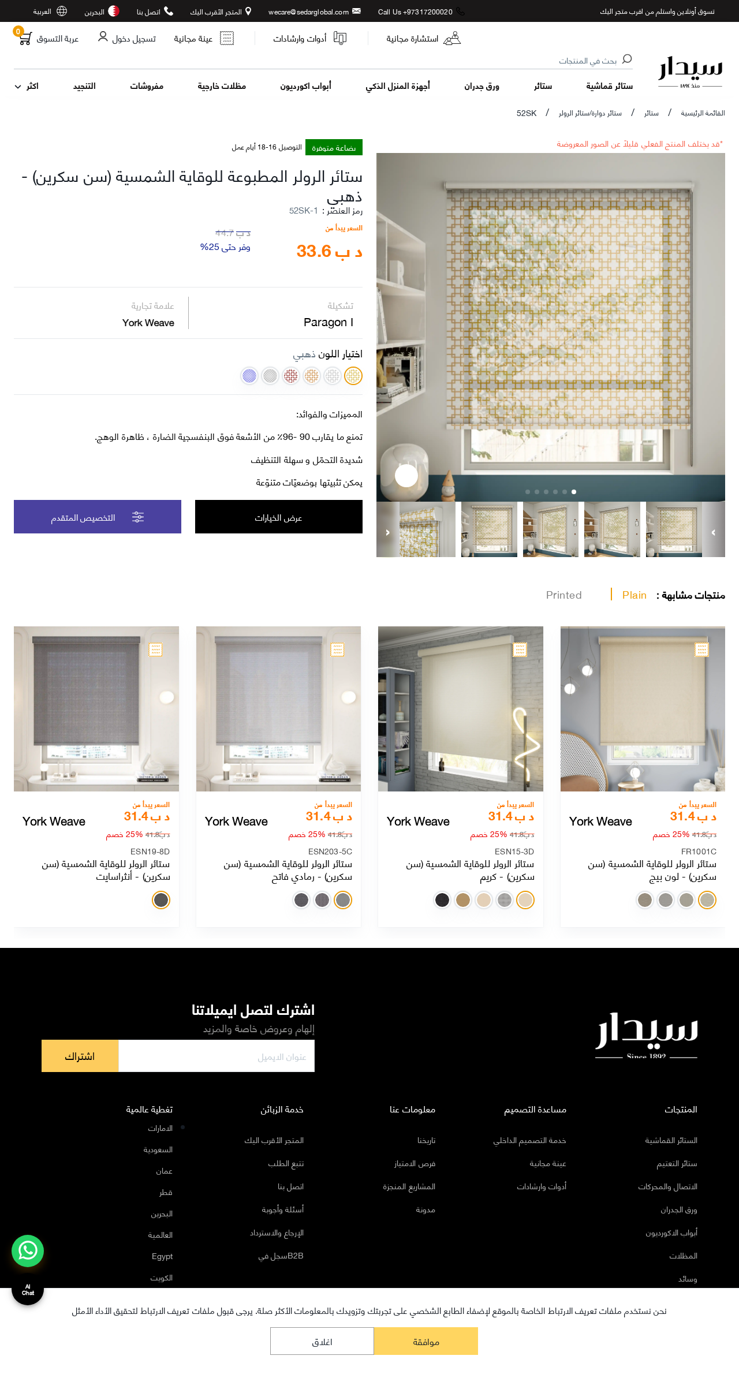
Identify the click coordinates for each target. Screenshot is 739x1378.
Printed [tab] (564, 594)
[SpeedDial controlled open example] (406, 475)
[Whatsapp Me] (28, 1258)
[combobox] (324, 61)
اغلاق (322, 1340)
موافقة (426, 1340)
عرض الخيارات (278, 517)
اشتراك (80, 1055)
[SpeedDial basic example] (28, 1251)
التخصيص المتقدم (83, 517)
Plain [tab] (634, 594)
